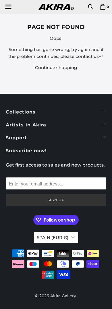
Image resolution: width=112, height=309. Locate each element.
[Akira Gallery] (56, 7)
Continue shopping (56, 67)
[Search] (90, 7)
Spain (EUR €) (52, 237)
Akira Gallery (63, 295)
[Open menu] (8, 7)
